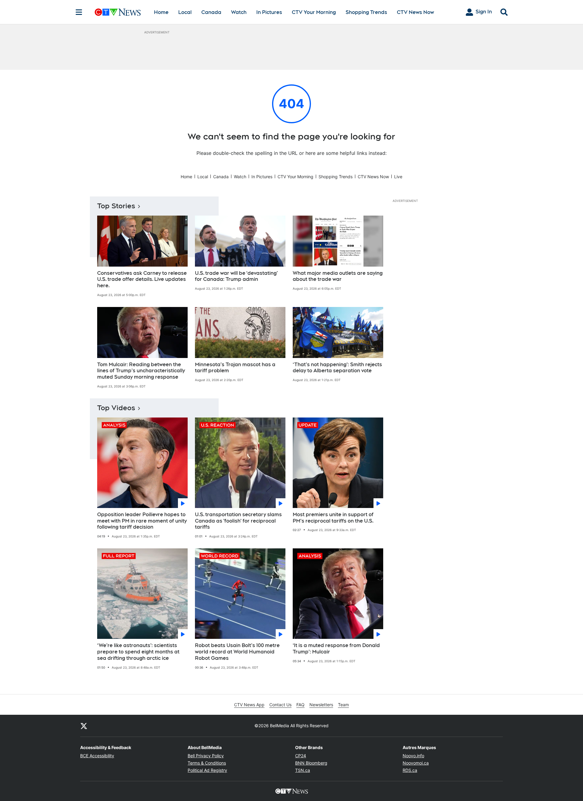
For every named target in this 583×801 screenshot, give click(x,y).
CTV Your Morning (314, 12)
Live (398, 176)
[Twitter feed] (83, 725)
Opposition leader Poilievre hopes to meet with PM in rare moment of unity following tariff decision (142, 521)
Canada (211, 12)
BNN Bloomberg (311, 762)
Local (185, 12)
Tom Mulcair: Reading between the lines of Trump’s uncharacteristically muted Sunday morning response (141, 371)
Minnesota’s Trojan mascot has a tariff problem (235, 368)
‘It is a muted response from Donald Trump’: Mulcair (336, 649)
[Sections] (79, 12)
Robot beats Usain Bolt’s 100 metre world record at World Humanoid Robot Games (237, 652)
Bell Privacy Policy (206, 755)
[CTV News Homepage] (118, 12)
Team (343, 704)
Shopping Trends (366, 12)
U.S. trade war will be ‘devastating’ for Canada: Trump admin (236, 276)
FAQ (300, 704)
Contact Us (280, 704)
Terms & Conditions (207, 762)
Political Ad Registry (207, 770)
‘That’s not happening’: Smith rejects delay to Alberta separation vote (337, 368)
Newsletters (321, 704)
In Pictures (269, 12)
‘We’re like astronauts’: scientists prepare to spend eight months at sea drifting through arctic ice (138, 652)
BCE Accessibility (97, 755)
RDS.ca (410, 770)
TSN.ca (302, 770)
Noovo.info (413, 755)
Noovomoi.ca (416, 762)
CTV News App (249, 704)
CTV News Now (415, 12)
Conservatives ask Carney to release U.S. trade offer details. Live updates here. (142, 279)
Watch (239, 12)
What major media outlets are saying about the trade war (338, 276)
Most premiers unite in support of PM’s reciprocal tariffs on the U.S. (333, 518)
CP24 (300, 755)
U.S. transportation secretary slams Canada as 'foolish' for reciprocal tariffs (238, 521)
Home (161, 12)
